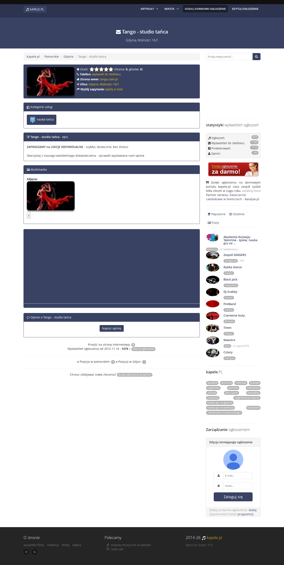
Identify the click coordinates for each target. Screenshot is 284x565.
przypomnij (245, 514)
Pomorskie (51, 56)
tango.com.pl (109, 79)
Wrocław (229, 321)
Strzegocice (231, 260)
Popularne (218, 214)
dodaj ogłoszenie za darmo (134, 374)
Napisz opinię (111, 328)
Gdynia (68, 56)
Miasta (169, 9)
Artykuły (147, 9)
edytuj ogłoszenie (143, 349)
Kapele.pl (33, 56)
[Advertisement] (112, 268)
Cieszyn (229, 273)
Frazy (215, 223)
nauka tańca (45, 119)
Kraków (229, 309)
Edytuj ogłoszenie (245, 9)
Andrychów (231, 285)
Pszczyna (229, 358)
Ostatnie (238, 214)
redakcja (53, 545)
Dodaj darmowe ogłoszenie (205, 9)
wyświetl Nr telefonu (106, 74)
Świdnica (212, 249)
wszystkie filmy (33, 545)
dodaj (253, 510)
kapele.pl (214, 537)
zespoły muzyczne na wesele (131, 545)
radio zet (117, 549)
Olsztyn (229, 333)
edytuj (77, 545)
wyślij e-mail (114, 89)
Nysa (227, 345)
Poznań (229, 297)
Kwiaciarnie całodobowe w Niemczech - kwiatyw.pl (232, 197)
